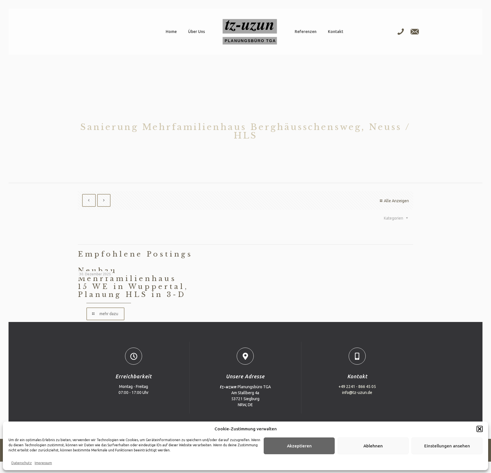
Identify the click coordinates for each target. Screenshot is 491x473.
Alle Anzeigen (396, 201)
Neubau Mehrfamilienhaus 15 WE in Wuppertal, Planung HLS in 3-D (133, 283)
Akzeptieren (299, 445)
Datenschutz (21, 463)
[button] (479, 429)
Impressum (43, 463)
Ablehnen (373, 445)
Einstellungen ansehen (447, 445)
